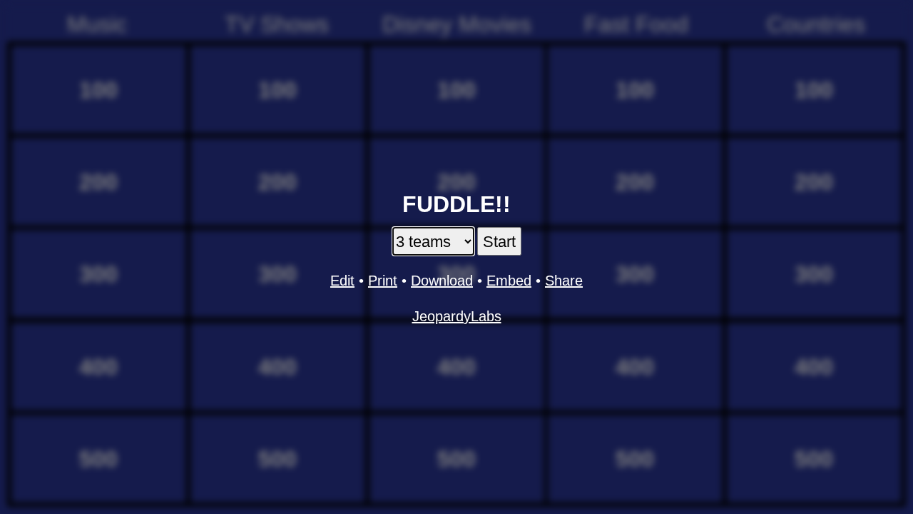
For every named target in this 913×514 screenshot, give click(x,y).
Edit (342, 280)
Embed (508, 280)
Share (564, 280)
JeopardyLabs (456, 316)
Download (442, 280)
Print (382, 280)
